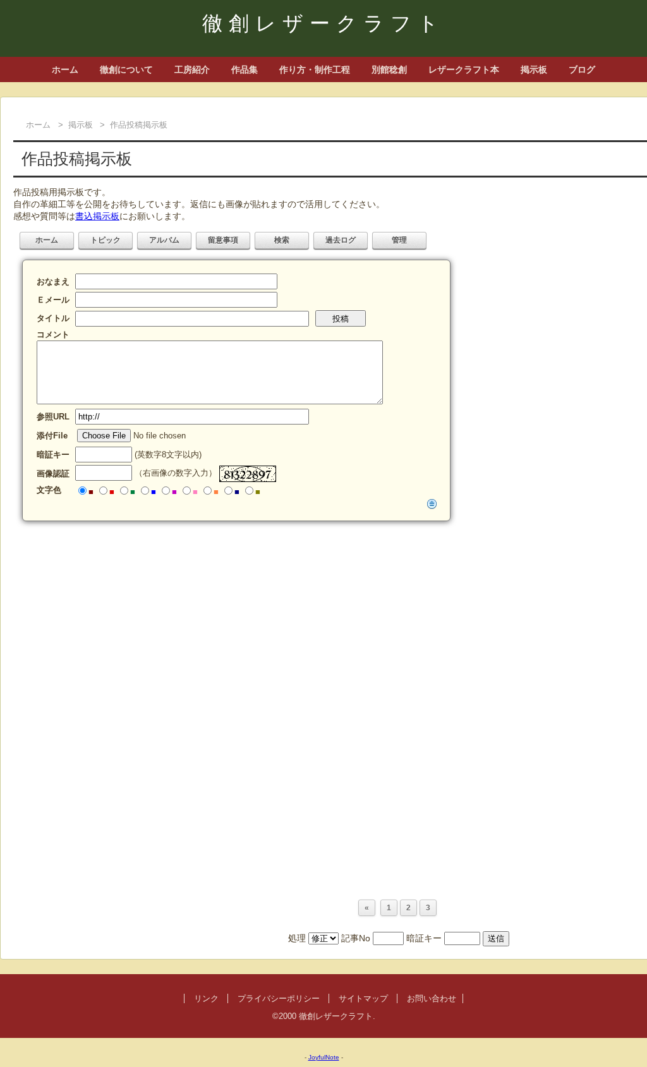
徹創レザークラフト (323, 23)
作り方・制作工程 (314, 69)
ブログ (582, 69)
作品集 (244, 69)
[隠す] (432, 503)
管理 (399, 240)
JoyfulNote (323, 1057)
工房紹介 (192, 69)
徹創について (126, 69)
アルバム (164, 240)
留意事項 (223, 240)
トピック (105, 240)
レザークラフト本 (463, 69)
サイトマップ (363, 998)
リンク (206, 998)
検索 (281, 240)
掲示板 (534, 69)
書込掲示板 (97, 216)
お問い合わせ (431, 998)
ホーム (65, 69)
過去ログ (340, 240)
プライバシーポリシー (279, 998)
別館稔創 (389, 69)
